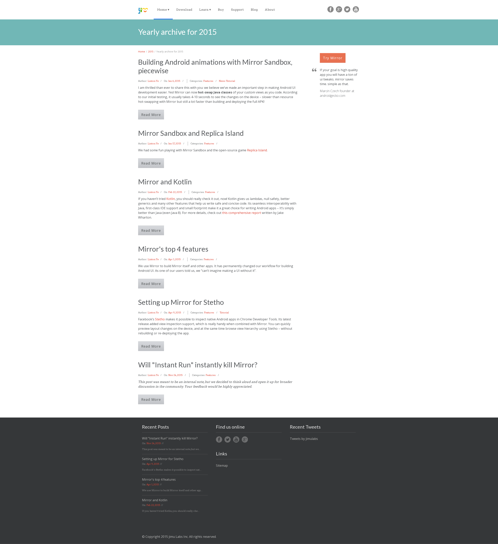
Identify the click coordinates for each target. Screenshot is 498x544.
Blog (254, 9)
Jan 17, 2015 (174, 143)
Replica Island (257, 150)
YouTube (355, 9)
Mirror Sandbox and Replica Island (191, 133)
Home (141, 51)
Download (184, 9)
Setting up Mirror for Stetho (181, 302)
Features (208, 80)
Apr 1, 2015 (174, 259)
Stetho (160, 319)
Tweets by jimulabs (304, 439)
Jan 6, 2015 (174, 80)
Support (237, 9)
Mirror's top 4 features (173, 249)
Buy (221, 9)
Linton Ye (153, 80)
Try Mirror (332, 58)
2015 (150, 51)
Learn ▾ (205, 9)
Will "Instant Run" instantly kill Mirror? (197, 364)
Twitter (347, 9)
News (222, 80)
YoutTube (236, 439)
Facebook (330, 9)
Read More (151, 114)
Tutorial (230, 80)
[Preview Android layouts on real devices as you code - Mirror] (143, 11)
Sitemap (222, 465)
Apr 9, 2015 (174, 312)
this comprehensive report (241, 213)
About (270, 9)
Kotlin (170, 199)
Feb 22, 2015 (175, 192)
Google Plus (339, 9)
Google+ (245, 439)
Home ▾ (163, 9)
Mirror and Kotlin (165, 181)
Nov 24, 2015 (175, 375)
